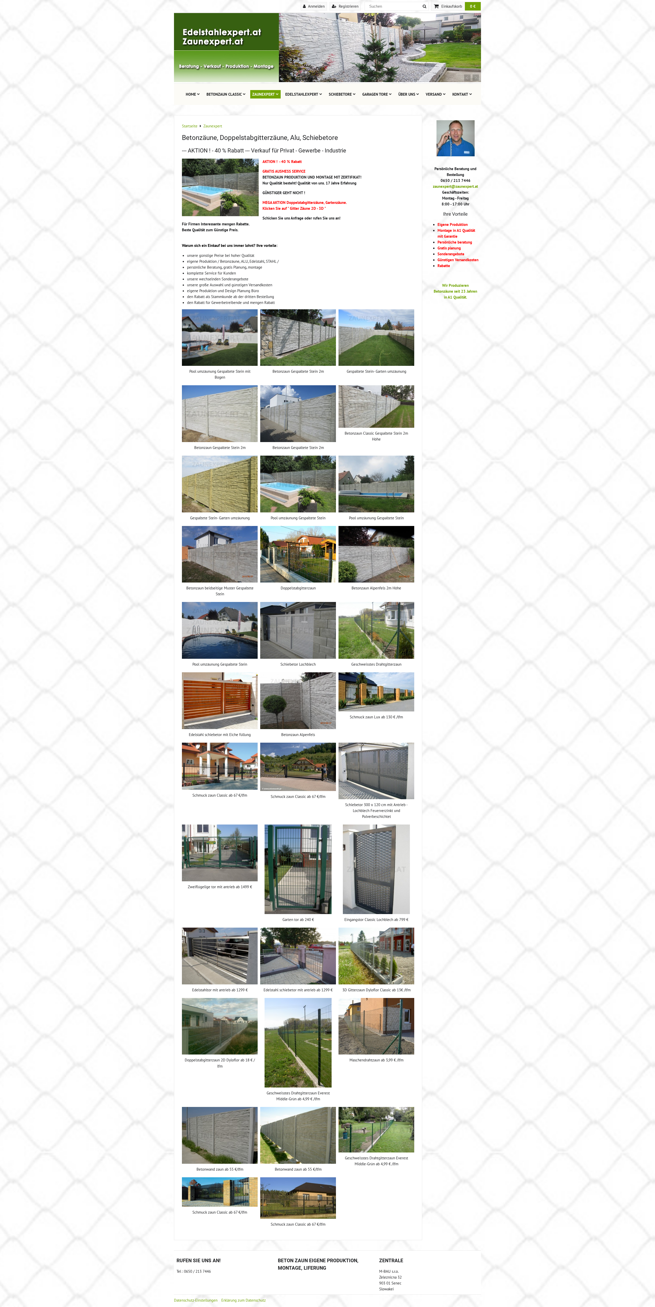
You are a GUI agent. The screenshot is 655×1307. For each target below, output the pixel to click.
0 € (473, 6)
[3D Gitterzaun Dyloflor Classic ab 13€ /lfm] (376, 956)
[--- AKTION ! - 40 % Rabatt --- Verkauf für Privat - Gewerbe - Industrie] (220, 188)
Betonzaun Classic (224, 94)
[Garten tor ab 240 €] (298, 869)
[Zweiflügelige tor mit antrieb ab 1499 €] (220, 853)
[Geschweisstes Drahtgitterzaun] (376, 630)
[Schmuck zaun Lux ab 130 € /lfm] (376, 691)
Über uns (406, 94)
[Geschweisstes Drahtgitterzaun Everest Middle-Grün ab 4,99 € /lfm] (298, 1043)
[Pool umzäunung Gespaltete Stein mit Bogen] (220, 337)
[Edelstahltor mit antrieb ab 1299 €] (220, 956)
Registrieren (348, 6)
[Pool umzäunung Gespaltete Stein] (298, 484)
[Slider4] (327, 80)
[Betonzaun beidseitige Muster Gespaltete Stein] (220, 554)
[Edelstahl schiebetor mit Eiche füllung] (220, 700)
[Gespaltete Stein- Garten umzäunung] (376, 337)
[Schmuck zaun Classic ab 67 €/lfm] (220, 766)
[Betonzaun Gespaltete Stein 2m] (298, 337)
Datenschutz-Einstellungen (195, 1300)
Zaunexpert (263, 94)
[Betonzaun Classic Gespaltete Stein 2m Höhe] (376, 406)
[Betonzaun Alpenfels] (298, 700)
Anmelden (316, 6)
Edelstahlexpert (301, 94)
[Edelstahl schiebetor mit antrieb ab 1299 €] (298, 956)
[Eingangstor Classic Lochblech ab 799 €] (376, 869)
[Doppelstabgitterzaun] (298, 554)
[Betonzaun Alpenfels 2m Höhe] (376, 554)
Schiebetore (340, 94)
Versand (434, 94)
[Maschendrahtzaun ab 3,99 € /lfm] (376, 1026)
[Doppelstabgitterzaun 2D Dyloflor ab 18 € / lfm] (220, 1026)
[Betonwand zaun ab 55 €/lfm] (220, 1135)
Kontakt (460, 94)
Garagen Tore (375, 94)
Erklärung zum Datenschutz (243, 1300)
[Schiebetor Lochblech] (298, 630)
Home (191, 94)
